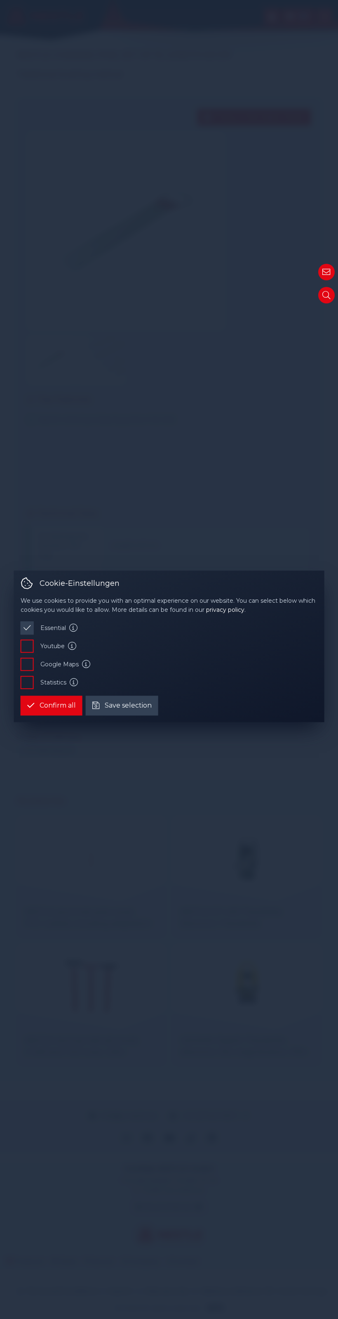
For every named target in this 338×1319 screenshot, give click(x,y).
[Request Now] (326, 272)
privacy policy (225, 610)
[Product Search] (326, 295)
